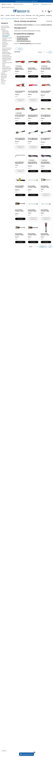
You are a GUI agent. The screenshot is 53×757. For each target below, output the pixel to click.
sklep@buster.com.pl (47, 4)
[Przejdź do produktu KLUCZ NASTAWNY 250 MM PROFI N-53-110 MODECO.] (46, 156)
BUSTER (2, 79)
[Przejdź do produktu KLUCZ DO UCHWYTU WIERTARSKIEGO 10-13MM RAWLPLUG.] (33, 109)
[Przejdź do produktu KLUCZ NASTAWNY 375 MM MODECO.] (20, 180)
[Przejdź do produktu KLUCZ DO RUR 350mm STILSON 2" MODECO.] (33, 62)
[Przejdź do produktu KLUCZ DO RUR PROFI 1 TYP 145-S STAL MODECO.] (46, 85)
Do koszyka (20, 76)
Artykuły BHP (4, 71)
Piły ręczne (4, 42)
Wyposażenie (4, 76)
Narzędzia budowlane (7, 68)
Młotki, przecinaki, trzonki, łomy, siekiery (6, 53)
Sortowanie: (17, 51)
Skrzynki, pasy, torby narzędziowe (6, 50)
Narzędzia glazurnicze (7, 56)
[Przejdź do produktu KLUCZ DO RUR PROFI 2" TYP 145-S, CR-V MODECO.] (20, 109)
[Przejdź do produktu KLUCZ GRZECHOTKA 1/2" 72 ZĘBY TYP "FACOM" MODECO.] (46, 132)
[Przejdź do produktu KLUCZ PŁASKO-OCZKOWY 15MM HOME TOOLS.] (20, 227)
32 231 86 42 (36, 4)
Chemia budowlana (5, 27)
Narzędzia (22, 18)
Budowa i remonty (5, 26)
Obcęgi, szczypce (6, 55)
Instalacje (3, 73)
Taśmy (3, 65)
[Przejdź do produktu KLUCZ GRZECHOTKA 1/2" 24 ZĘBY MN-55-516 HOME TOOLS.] (46, 109)
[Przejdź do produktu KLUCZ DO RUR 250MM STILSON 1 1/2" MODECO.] (20, 62)
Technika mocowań (6, 70)
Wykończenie (4, 74)
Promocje (3, 83)
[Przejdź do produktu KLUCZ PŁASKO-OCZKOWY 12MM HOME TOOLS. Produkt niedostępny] (46, 180)
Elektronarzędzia (5, 33)
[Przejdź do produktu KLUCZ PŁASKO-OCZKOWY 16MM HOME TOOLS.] (33, 227)
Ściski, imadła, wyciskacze (5, 44)
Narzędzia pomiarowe (7, 40)
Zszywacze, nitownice (6, 48)
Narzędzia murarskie (6, 58)
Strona (40, 52)
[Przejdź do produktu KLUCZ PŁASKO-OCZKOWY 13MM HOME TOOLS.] (20, 203)
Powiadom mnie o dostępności (20, 100)
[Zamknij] (34, 752)
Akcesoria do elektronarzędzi (5, 31)
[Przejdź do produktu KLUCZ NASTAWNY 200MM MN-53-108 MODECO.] (33, 156)
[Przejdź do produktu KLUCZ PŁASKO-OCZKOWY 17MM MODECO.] (46, 227)
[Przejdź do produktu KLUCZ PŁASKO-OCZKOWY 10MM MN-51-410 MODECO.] (33, 180)
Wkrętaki (4, 46)
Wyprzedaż (3, 80)
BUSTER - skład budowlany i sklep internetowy (10, 18)
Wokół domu (3, 77)
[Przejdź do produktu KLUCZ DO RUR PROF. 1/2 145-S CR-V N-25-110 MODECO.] (46, 62)
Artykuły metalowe (6, 67)
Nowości (3, 82)
